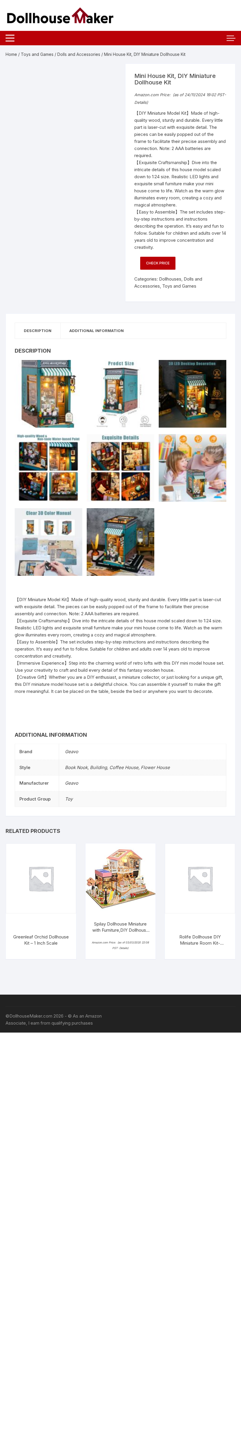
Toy (69, 799)
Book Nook (76, 767)
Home (11, 54)
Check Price (158, 263)
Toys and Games (37, 54)
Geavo (71, 751)
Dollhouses (170, 279)
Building (98, 767)
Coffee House (123, 767)
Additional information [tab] (96, 330)
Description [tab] (37, 330)
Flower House (155, 767)
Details (140, 102)
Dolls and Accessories (78, 54)
